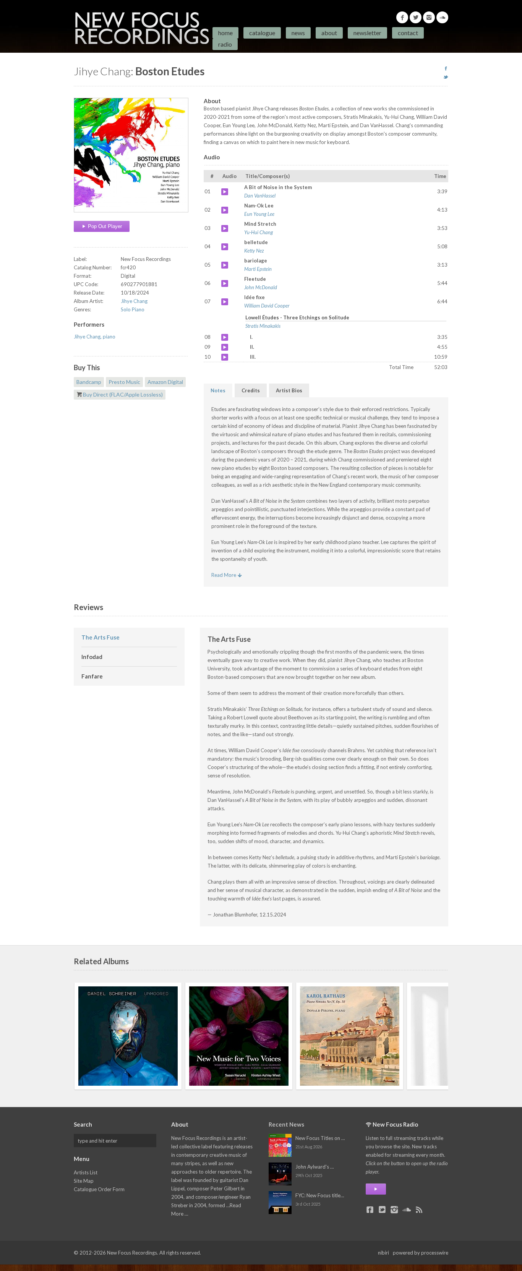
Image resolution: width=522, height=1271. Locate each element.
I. (224, 337)
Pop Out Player (104, 226)
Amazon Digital (165, 382)
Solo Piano (132, 309)
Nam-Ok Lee (224, 210)
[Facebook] (402, 17)
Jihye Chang (134, 301)
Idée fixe (224, 301)
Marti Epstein (258, 269)
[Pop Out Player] (376, 1189)
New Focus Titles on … (320, 1138)
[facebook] (445, 68)
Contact (408, 32)
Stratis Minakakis (262, 326)
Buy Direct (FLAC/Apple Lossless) (123, 394)
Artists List (85, 1172)
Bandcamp (88, 382)
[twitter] (445, 77)
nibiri (383, 1253)
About (329, 32)
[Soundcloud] (442, 17)
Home (225, 32)
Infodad (91, 656)
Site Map (84, 1181)
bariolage (224, 265)
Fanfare (92, 676)
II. (224, 347)
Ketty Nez (254, 251)
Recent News (286, 1124)
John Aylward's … (314, 1167)
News (298, 32)
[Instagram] (429, 17)
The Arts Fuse (100, 637)
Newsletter (367, 32)
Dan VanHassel (260, 196)
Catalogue (262, 32)
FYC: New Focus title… (319, 1195)
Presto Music (124, 382)
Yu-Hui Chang (258, 232)
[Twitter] (415, 17)
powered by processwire (420, 1253)
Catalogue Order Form (99, 1189)
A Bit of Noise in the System (224, 191)
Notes (218, 390)
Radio (225, 44)
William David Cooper (267, 306)
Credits (251, 390)
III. (224, 357)
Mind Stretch (224, 228)
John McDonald (260, 287)
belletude (224, 246)
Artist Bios (289, 390)
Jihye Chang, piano (94, 337)
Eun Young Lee (259, 214)
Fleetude (224, 283)
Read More (224, 575)
